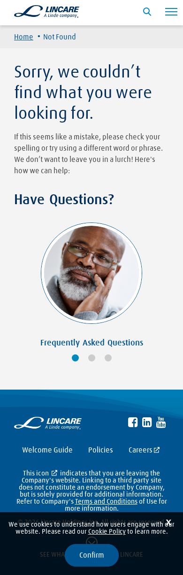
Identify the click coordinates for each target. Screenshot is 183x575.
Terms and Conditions (106, 501)
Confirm (91, 555)
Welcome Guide (47, 450)
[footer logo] (48, 425)
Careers (140, 450)
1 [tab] (75, 357)
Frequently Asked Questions (91, 343)
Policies (100, 450)
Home (23, 37)
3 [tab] (108, 357)
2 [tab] (91, 357)
